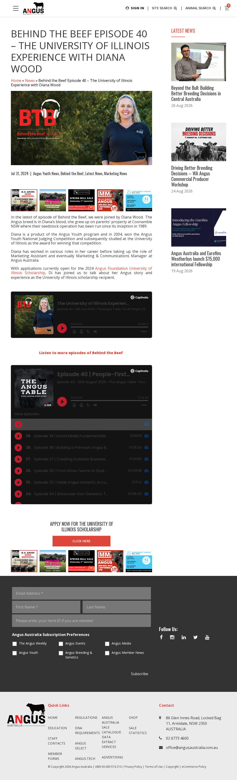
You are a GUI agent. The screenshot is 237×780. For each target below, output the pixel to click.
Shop (133, 717)
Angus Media (121, 643)
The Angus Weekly (33, 643)
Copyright (172, 767)
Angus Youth (28, 652)
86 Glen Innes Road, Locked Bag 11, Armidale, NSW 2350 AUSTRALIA (193, 723)
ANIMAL (198, 8)
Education (57, 728)
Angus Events (75, 643)
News (30, 80)
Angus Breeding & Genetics (78, 654)
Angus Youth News (46, 173)
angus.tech (85, 758)
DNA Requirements (86, 730)
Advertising (112, 757)
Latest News (94, 173)
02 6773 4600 (177, 738)
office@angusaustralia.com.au (192, 747)
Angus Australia (82, 767)
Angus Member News (128, 652)
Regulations (86, 717)
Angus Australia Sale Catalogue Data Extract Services (111, 732)
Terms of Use (154, 767)
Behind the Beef (72, 173)
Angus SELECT (81, 745)
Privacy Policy (133, 767)
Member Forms (55, 756)
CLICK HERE (81, 541)
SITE (162, 8)
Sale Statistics (138, 730)
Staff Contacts (56, 740)
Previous (6, 200)
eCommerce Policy (194, 767)
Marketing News (115, 173)
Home (16, 80)
